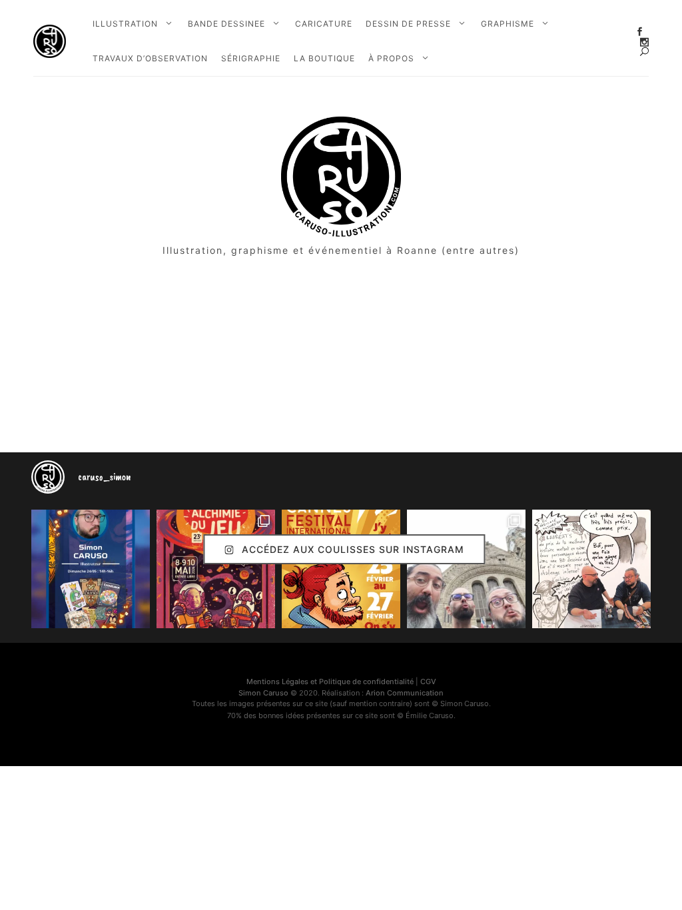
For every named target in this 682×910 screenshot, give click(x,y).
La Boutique (324, 58)
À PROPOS (391, 58)
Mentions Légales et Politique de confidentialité (330, 681)
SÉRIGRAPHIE (250, 58)
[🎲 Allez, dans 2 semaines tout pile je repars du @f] (341, 569)
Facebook (639, 31)
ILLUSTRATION (125, 24)
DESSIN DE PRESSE (408, 24)
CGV (428, 681)
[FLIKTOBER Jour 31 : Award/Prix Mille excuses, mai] (591, 569)
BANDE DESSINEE (226, 24)
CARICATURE (323, 24)
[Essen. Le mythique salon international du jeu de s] (466, 569)
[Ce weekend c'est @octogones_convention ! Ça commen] (90, 569)
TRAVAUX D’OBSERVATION (150, 58)
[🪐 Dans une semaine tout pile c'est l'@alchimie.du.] (216, 569)
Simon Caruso (263, 692)
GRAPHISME (507, 24)
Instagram (644, 42)
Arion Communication (405, 692)
